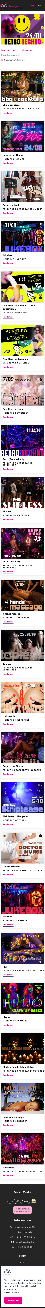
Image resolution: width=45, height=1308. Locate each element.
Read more (8, 113)
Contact (22, 1262)
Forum (25, 1201)
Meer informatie (11, 1292)
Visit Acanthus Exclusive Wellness (22, 1209)
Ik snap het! (13, 1300)
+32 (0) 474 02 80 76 (25, 1237)
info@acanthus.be (25, 1242)
